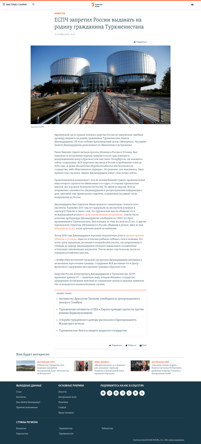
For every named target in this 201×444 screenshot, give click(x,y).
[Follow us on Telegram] (122, 393)
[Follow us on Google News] (135, 393)
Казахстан (21, 428)
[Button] (140, 42)
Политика (63, 402)
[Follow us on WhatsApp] (129, 393)
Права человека (101, 362)
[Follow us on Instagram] (109, 393)
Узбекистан (107, 428)
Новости (59, 13)
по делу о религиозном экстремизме (102, 215)
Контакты (21, 397)
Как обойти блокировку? (28, 402)
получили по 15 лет (64, 228)
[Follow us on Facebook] (116, 393)
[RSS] (142, 393)
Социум (62, 407)
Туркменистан (66, 434)
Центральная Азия (46, 362)
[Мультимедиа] (192, 5)
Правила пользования (27, 407)
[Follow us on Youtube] (103, 393)
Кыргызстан (22, 434)
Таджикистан (65, 428)
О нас (19, 392)
